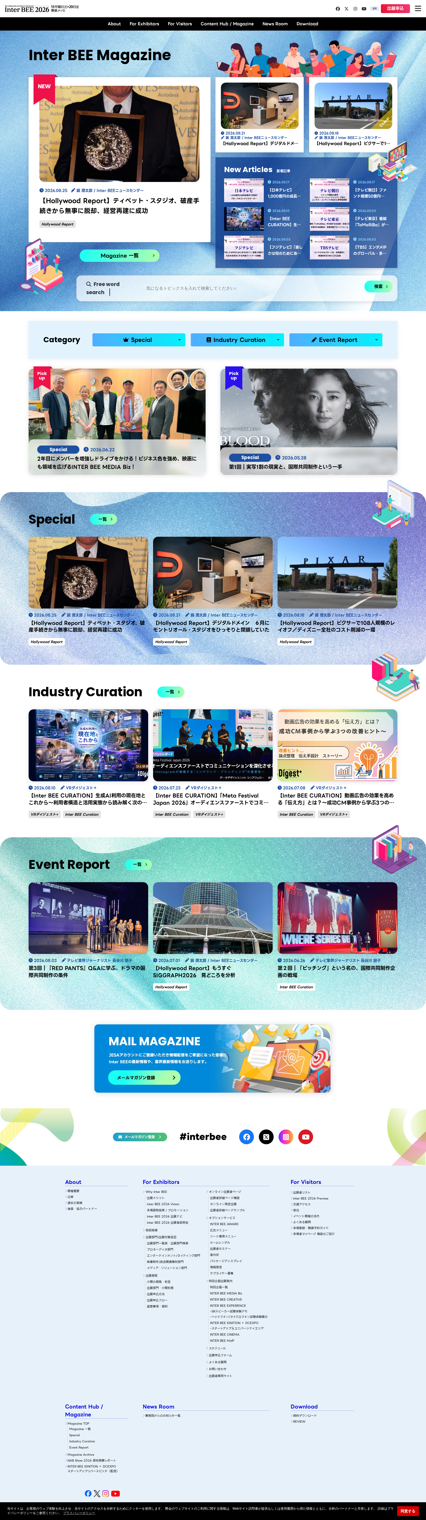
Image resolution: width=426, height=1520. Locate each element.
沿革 (70, 1197)
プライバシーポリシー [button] (79, 1513)
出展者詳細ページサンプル (227, 1210)
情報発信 (216, 1267)
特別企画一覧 (219, 1287)
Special (141, 340)
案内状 (214, 1254)
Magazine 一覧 (120, 255)
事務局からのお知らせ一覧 (162, 1415)
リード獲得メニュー (223, 1236)
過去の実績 (75, 1202)
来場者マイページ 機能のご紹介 (314, 1234)
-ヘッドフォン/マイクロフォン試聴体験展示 (239, 1316)
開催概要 (73, 1191)
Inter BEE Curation (81, 814)
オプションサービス (222, 1218)
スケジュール (217, 1348)
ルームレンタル (220, 1242)
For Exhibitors (144, 24)
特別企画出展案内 (220, 1281)
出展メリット (156, 1198)
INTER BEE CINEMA (224, 1334)
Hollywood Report (57, 224)
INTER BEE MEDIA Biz (226, 1293)
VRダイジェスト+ (44, 814)
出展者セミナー (220, 1248)
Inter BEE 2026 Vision (163, 1204)
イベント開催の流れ (306, 1216)
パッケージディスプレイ (226, 1261)
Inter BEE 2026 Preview (310, 1198)
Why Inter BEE (156, 1191)
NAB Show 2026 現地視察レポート (92, 1460)
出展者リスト (302, 1192)
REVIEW (299, 1421)
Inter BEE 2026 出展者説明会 (167, 1222)
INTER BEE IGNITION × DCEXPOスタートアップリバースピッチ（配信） (93, 1468)
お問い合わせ (218, 1369)
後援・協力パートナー (82, 1208)
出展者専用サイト (220, 1376)
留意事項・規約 (157, 1306)
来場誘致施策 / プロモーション (168, 1210)
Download (307, 24)
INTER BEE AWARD (224, 1224)
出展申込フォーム (220, 1355)
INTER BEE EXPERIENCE (228, 1305)
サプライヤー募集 (221, 1273)
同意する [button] (408, 1511)
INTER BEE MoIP (222, 1340)
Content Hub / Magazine (227, 24)
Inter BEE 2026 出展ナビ (164, 1216)
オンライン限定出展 (223, 1204)
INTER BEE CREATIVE (226, 1299)
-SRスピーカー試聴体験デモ (229, 1311)
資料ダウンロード (305, 1415)
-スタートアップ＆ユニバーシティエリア (237, 1328)
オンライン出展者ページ (225, 1191)
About (114, 24)
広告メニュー (219, 1230)
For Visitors (180, 24)
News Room (275, 24)
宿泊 (296, 1210)
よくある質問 (218, 1362)
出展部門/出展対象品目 (161, 1237)
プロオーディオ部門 (160, 1249)
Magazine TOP (78, 1423)
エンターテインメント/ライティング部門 (173, 1255)
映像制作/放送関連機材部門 (165, 1261)
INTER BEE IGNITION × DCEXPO (234, 1323)
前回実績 (152, 1230)
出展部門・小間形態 (160, 1288)
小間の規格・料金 (159, 1281)
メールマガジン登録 (139, 1137)
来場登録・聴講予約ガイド (311, 1228)
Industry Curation (239, 340)
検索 (378, 286)
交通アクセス (302, 1204)
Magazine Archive (81, 1454)
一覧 (102, 519)
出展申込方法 (156, 1294)
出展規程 (152, 1275)
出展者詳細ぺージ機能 (225, 1198)
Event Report (338, 340)
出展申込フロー (157, 1300)
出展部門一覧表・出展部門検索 (167, 1243)
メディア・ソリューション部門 (167, 1268)
